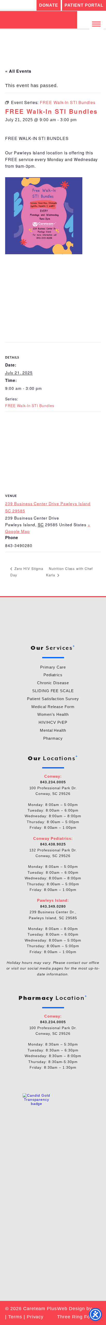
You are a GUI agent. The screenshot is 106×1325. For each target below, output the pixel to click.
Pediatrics (53, 675)
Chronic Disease (53, 683)
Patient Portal (84, 5)
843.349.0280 (53, 906)
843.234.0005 (53, 782)
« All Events (18, 71)
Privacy (35, 1316)
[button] (96, 24)
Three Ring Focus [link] (77, 1316)
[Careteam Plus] (38, 19)
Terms (15, 1316)
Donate (48, 5)
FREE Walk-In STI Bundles (29, 405)
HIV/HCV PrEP (53, 722)
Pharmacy (53, 738)
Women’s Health (52, 714)
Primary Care (53, 667)
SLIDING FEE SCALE (53, 691)
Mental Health (53, 730)
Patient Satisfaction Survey (53, 699)
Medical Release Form (52, 706)
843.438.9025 (53, 844)
